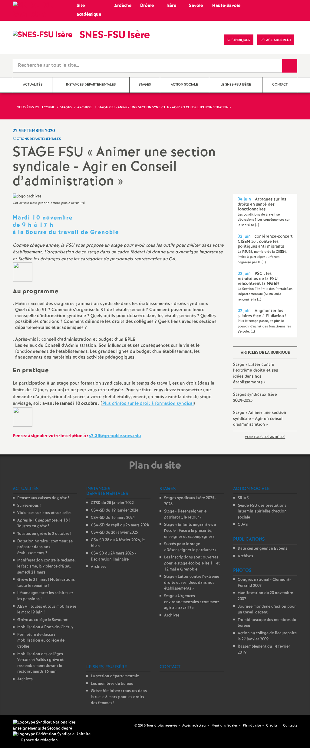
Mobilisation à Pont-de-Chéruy (45, 627)
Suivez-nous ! (29, 506)
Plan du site (252, 725)
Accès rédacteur (194, 725)
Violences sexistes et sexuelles (44, 513)
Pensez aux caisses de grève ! (43, 498)
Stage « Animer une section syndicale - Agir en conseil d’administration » (259, 419)
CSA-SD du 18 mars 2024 (113, 518)
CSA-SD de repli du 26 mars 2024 (120, 525)
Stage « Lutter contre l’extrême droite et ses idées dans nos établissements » (255, 373)
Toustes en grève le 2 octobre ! (44, 534)
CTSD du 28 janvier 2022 (112, 503)
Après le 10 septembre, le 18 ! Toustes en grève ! (43, 523)
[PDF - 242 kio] (22, 272)
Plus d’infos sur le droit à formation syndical (148, 403)
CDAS (243, 525)
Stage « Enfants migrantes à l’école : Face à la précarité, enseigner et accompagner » (190, 530)
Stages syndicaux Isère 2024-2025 (255, 398)
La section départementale (115, 676)
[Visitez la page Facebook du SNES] (130, 725)
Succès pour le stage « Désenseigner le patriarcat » (190, 547)
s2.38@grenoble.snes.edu (115, 436)
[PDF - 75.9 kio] (22, 417)
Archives (25, 679)
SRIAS (243, 498)
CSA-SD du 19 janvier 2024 (114, 510)
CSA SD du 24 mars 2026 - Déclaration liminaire (113, 556)
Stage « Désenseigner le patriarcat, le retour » (185, 514)
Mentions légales (225, 725)
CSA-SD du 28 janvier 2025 (114, 532)
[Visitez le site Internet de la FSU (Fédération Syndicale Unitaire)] (52, 734)
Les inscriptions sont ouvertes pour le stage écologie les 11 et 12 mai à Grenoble (192, 563)
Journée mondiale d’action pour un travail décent (267, 610)
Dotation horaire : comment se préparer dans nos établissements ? (45, 547)
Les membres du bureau (112, 684)
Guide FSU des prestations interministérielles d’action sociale (262, 511)
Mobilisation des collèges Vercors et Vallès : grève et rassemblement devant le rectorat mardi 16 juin (40, 663)
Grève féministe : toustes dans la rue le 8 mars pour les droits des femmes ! (119, 697)
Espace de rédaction (39, 740)
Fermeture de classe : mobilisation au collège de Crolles (40, 640)
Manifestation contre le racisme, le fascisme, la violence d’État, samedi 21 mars (46, 566)
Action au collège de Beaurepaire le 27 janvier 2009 (267, 636)
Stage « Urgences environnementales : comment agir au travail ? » (191, 602)
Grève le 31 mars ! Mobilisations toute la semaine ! (46, 583)
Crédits (272, 725)
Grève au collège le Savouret (42, 620)
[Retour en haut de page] (22, 725)
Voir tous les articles (265, 437)
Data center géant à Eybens (262, 548)
